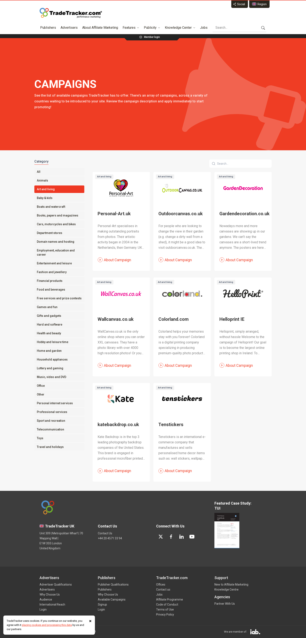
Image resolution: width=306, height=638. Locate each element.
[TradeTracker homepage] (71, 13)
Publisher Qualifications (113, 584)
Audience (46, 599)
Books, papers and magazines (57, 215)
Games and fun (47, 307)
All (38, 171)
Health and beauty (49, 333)
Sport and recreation (51, 420)
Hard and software (49, 324)
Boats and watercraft (51, 206)
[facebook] (171, 536)
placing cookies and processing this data (47, 625)
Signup (102, 604)
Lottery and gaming (50, 368)
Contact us (163, 589)
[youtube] (191, 536)
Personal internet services (55, 403)
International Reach (52, 604)
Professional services (52, 412)
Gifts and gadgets (49, 315)
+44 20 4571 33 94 (110, 538)
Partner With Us (224, 603)
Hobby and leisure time (52, 342)
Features (129, 28)
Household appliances (52, 359)
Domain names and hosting (55, 241)
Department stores (49, 233)
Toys (40, 438)
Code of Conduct (167, 604)
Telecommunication (50, 429)
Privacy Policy (165, 614)
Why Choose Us (50, 594)
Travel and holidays (50, 447)
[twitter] (160, 536)
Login (43, 609)
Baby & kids (44, 198)
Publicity (150, 28)
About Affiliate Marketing (100, 28)
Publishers (48, 28)
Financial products (49, 280)
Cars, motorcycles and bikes (56, 224)
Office (41, 385)
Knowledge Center (178, 28)
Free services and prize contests (59, 298)
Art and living (46, 189)
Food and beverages (51, 289)
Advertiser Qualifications (56, 584)
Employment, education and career (56, 252)
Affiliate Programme (169, 599)
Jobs (204, 28)
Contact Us (105, 533)
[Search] (263, 27)
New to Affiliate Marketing (231, 584)
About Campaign (117, 260)
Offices (160, 584)
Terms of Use (165, 609)
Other (40, 394)
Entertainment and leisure (54, 263)
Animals (42, 180)
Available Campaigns (112, 599)
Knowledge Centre (226, 589)
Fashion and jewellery (52, 272)
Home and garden (49, 350)
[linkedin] (181, 536)
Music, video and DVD (51, 377)
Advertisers (69, 28)
